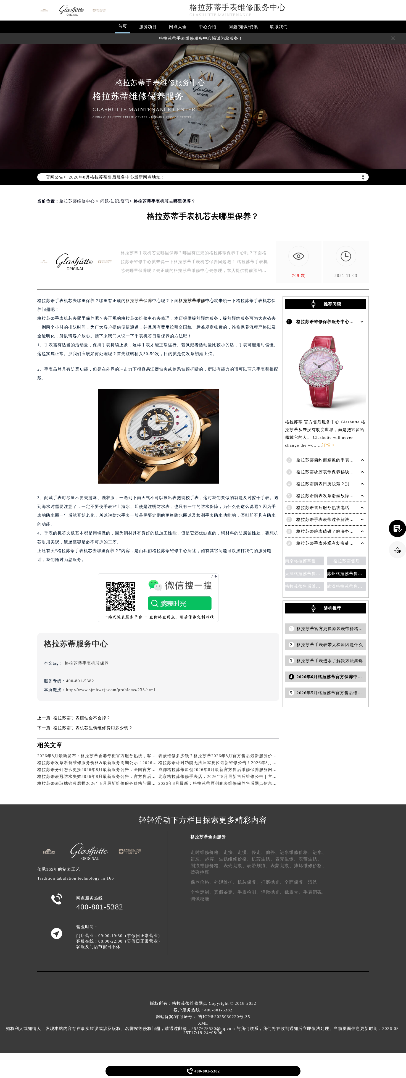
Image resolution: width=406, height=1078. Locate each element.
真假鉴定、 (226, 892)
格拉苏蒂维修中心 (77, 201)
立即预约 (203, 549)
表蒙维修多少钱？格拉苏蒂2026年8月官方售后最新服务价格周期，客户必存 (233, 756)
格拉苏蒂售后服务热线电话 (322, 507)
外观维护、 (226, 882)
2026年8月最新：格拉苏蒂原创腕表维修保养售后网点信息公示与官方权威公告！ (237, 783)
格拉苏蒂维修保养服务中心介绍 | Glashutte (339, 321)
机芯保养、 (249, 882)
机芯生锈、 (263, 859)
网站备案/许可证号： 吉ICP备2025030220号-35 (203, 1016)
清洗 (312, 882)
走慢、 (245, 852)
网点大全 (178, 27)
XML (203, 1023)
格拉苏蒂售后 (346, 561)
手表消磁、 (315, 892)
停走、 (259, 852)
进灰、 (198, 859)
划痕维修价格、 (207, 865)
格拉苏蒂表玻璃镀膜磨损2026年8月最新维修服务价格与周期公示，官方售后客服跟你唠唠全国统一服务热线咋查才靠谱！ (156, 783)
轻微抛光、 (272, 892)
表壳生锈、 (287, 859)
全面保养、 (296, 882)
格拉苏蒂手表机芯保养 (87, 663)
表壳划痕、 (235, 865)
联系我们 (279, 27)
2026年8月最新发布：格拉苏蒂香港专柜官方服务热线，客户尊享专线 (105, 756)
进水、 (320, 852)
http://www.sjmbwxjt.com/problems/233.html (110, 690)
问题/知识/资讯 (243, 27)
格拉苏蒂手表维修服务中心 (237, 7)
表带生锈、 (310, 859)
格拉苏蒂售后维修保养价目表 (304, 586)
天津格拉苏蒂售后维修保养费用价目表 (304, 573)
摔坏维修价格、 (310, 865)
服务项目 (148, 27)
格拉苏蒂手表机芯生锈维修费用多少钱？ (93, 728)
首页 (122, 26)
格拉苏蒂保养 (139, 300)
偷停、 (273, 852)
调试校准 (200, 898)
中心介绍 (208, 27)
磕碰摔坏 (200, 872)
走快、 (230, 852)
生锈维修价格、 (235, 859)
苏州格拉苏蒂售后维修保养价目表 (346, 573)
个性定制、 (202, 892)
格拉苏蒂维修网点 (189, 1003)
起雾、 (212, 859)
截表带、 (293, 892)
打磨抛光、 (272, 882)
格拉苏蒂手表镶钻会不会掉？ (82, 718)
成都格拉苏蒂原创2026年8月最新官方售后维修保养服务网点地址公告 (226, 769)
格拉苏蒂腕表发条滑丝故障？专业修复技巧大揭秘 (345, 496)
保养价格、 (202, 882)
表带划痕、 (258, 865)
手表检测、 (249, 892)
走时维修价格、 (207, 852)
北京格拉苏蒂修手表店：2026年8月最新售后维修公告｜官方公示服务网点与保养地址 (241, 776)
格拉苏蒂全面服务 (208, 837)
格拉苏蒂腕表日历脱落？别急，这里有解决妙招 (342, 484)
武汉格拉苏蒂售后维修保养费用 (346, 586)
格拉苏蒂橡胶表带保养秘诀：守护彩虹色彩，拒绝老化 (349, 472)
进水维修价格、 (296, 852)
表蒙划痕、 (282, 865)
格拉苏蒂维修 (192, 300)
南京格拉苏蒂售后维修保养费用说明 (304, 561)
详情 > (328, 445)
